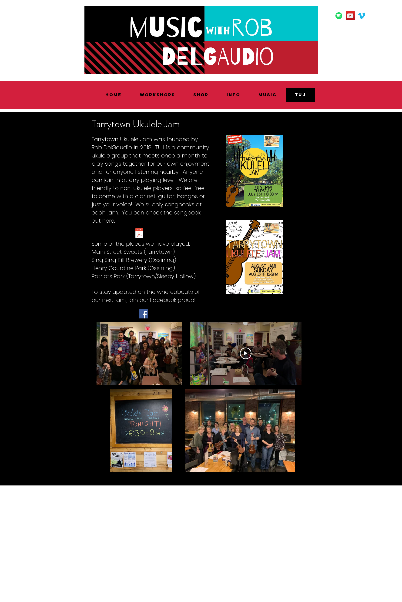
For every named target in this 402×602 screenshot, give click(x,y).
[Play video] (245, 353)
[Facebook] (143, 313)
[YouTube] (350, 15)
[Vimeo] (361, 15)
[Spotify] (338, 15)
